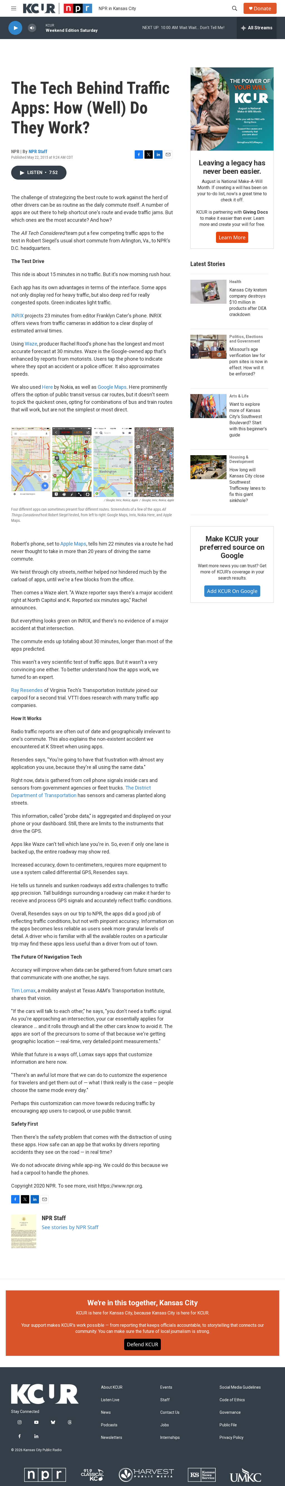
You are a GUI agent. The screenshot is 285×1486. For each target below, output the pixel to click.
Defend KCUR (142, 1344)
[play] (15, 28)
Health (235, 281)
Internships (170, 1438)
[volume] (32, 28)
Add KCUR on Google (232, 591)
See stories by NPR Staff (70, 1227)
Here (47, 387)
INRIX (17, 316)
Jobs (164, 1425)
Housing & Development (241, 459)
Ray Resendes (27, 690)
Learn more (232, 237)
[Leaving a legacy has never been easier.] (232, 109)
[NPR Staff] (23, 1231)
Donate (262, 8)
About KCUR (111, 1387)
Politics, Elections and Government (246, 338)
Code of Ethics (232, 1400)
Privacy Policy (232, 1438)
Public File (228, 1425)
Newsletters (111, 1438)
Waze (31, 344)
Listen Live (110, 1400)
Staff (165, 1400)
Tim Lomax (23, 990)
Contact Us (170, 1412)
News (106, 1412)
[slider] (41, 28)
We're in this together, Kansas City (142, 1303)
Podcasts (109, 1425)
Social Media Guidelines (240, 1387)
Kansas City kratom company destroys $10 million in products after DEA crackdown (248, 302)
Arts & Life (239, 396)
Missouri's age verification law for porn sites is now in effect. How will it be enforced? (248, 362)
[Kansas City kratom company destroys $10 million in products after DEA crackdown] (208, 292)
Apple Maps (73, 544)
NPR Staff (38, 151)
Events (166, 1387)
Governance (230, 1412)
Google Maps (112, 387)
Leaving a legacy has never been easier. (232, 167)
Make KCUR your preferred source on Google (232, 547)
